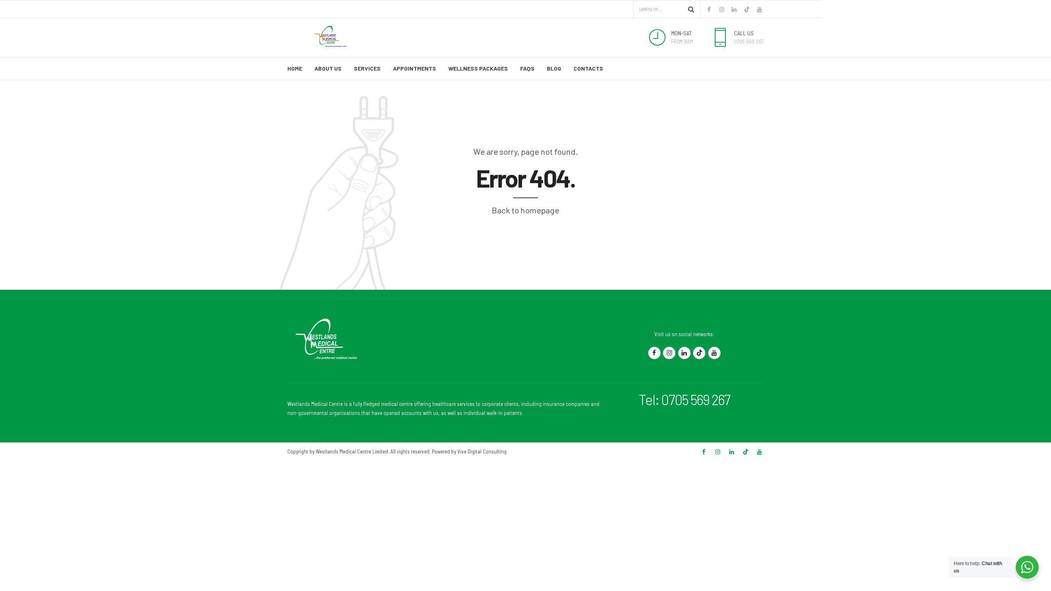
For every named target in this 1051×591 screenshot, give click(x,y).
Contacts (588, 68)
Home (294, 68)
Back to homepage (525, 210)
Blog (554, 68)
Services (367, 68)
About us (328, 68)
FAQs (527, 68)
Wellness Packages (478, 68)
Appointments (414, 68)
